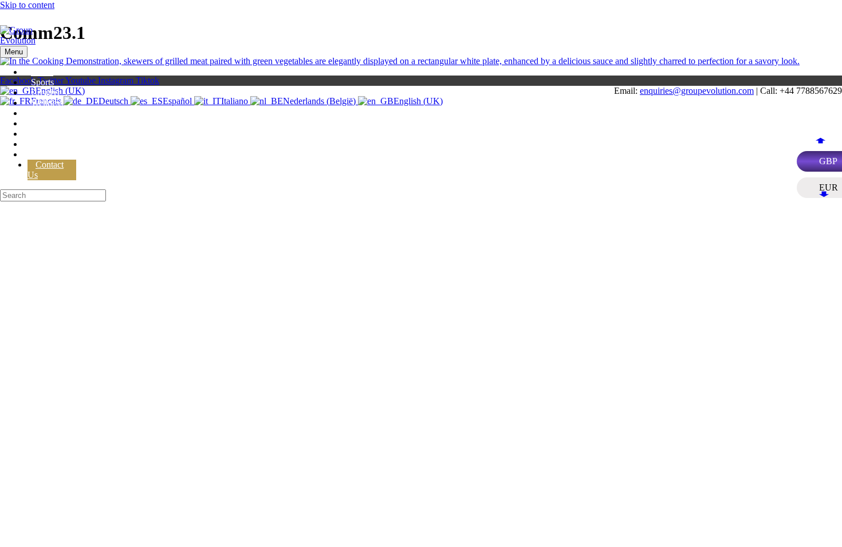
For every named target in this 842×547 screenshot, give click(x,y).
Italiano (235, 101)
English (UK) (418, 101)
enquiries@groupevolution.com (697, 91)
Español (178, 101)
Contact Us (45, 170)
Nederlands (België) (320, 101)
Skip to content (27, 5)
